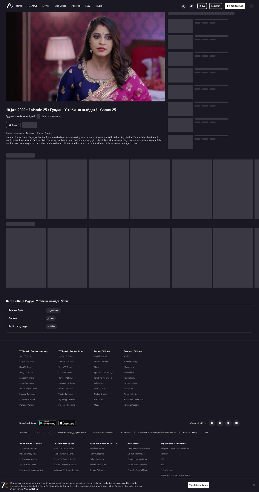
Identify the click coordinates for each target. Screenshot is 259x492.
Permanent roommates (134, 399)
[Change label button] (191, 6)
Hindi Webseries (97, 448)
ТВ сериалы (56, 116)
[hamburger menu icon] (251, 6)
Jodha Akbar (129, 372)
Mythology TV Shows (67, 399)
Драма (48, 133)
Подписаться (236, 6)
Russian (30, 133)
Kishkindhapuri (167, 470)
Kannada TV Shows (27, 399)
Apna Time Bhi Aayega (103, 372)
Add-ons (76, 6)
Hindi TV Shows (25, 367)
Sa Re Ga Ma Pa (130, 383)
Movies (45, 6)
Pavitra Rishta (129, 378)
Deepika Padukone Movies (139, 448)
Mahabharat (129, 367)
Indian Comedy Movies (28, 454)
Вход (202, 6)
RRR (162, 459)
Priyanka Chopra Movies (138, 470)
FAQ (49, 432)
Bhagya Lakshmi (101, 361)
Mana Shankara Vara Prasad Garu (175, 475)
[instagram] (220, 423)
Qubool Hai (128, 388)
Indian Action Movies (28, 459)
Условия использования (103, 432)
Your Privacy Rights (198, 485)
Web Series (60, 6)
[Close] (254, 485)
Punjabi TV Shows (26, 383)
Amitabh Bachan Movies (138, 459)
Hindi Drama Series (98, 464)
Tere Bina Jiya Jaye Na (103, 378)
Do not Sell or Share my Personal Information (157, 432)
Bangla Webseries (98, 470)
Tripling (127, 356)
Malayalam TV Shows (28, 388)
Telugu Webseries (97, 459)
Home (19, 6)
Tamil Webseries (97, 454)
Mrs (162, 464)
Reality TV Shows (65, 356)
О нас (38, 432)
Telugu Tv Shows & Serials (64, 459)
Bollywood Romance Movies (31, 470)
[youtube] (236, 423)
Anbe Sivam (99, 383)
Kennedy (164, 454)
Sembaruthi (99, 399)
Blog (206, 432)
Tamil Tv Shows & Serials (64, 454)
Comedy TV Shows (66, 361)
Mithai (96, 367)
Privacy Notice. (31, 489)
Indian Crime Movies (28, 464)
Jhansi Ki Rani (99, 388)
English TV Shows (26, 361)
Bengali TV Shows (26, 378)
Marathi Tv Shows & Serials (65, 464)
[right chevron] (256, 189)
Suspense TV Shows (66, 405)
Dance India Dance (132, 394)
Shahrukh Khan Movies (137, 464)
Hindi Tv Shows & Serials (64, 448)
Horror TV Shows (65, 378)
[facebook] (212, 423)
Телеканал (23, 432)
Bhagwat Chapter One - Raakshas (175, 448)
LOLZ (87, 6)
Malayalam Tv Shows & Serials (66, 470)
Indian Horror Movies (28, 448)
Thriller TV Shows (65, 394)
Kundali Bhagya (100, 356)
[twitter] (228, 423)
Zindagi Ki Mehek (101, 394)
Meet (96, 405)
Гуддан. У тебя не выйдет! (20, 116)
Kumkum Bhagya (131, 361)
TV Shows (32, 6)
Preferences (126, 432)
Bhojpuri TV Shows (27, 394)
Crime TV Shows (65, 372)
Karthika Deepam (131, 405)
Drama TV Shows (65, 388)
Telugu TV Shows (26, 372)
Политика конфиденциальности (72, 432)
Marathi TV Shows (26, 405)
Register (215, 6)
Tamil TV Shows (25, 356)
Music (99, 6)
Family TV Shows (65, 367)
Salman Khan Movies (136, 454)
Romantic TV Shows (66, 383)
